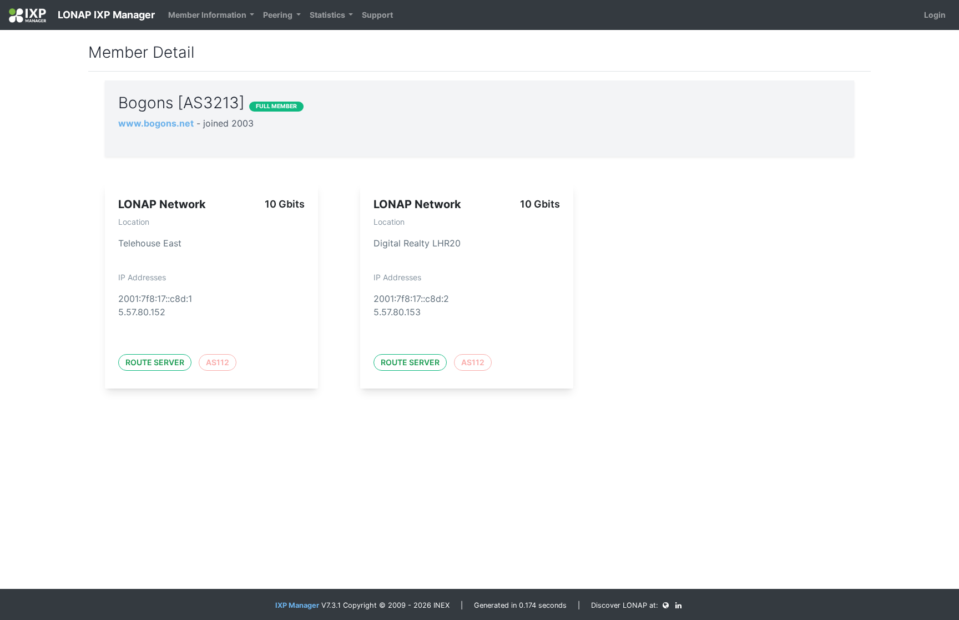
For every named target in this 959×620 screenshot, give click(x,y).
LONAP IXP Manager (105, 15)
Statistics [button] (328, 14)
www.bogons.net (156, 123)
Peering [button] (278, 14)
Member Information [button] (208, 14)
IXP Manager (297, 605)
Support (377, 14)
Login (935, 14)
